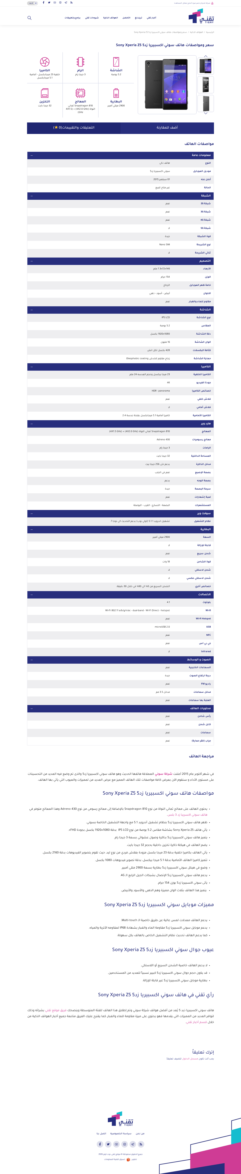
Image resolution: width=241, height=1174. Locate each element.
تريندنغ (138, 18)
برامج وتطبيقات (72, 18)
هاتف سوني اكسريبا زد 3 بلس (187, 815)
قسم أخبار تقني (196, 1022)
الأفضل (126, 18)
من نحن (140, 1134)
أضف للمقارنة (167, 128)
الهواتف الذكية (110, 18)
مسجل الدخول (190, 1059)
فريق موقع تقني (56, 1010)
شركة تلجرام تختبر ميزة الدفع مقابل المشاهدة (192, 3)
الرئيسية (210, 32)
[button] (29, 18)
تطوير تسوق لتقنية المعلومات (120, 1160)
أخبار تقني (151, 18)
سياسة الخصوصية (120, 1134)
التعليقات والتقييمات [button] (73, 128)
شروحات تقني (92, 18)
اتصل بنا (101, 1134)
